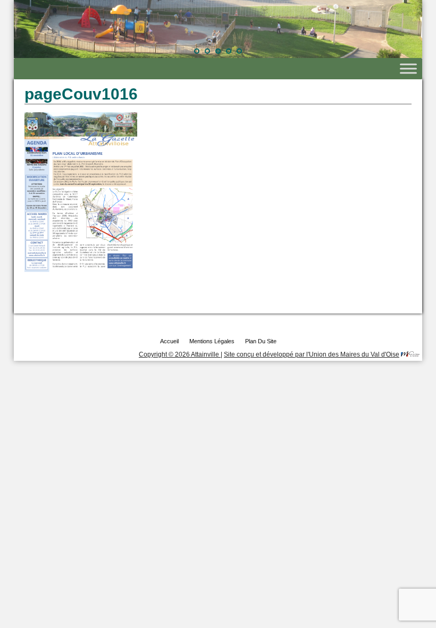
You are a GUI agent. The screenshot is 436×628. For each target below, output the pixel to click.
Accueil (169, 341)
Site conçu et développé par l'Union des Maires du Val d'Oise (311, 354)
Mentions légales (211, 341)
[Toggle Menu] (408, 69)
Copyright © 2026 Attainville (180, 354)
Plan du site (260, 341)
